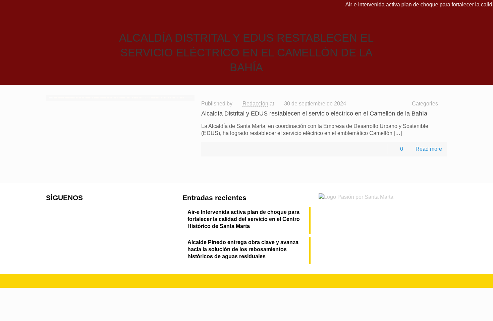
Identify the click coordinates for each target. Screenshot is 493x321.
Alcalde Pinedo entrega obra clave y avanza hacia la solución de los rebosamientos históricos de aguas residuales (242, 249)
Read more (429, 149)
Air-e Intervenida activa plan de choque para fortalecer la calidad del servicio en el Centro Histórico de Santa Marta (243, 219)
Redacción (255, 103)
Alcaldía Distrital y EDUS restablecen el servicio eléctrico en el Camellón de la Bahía (314, 113)
